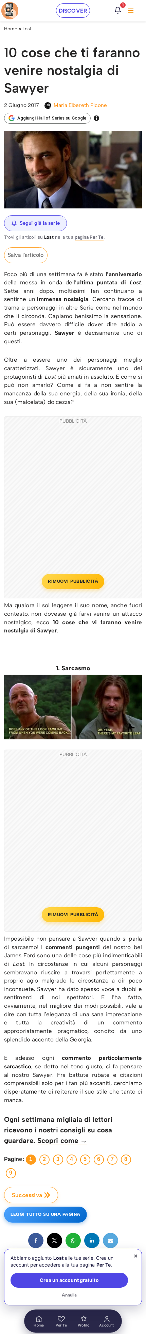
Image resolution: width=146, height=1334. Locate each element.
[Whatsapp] (73, 1240)
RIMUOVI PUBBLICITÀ (73, 581)
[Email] (110, 1240)
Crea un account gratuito (69, 1280)
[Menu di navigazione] (130, 11)
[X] (54, 1240)
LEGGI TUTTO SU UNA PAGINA (45, 1214)
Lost (27, 29)
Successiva (27, 1195)
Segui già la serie (40, 223)
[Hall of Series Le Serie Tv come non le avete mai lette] (9, 10)
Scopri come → (62, 1140)
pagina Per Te (89, 237)
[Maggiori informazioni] (96, 118)
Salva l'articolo (26, 255)
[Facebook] (35, 1240)
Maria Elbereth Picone (80, 105)
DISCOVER (73, 10)
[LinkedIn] (91, 1240)
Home (10, 29)
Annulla (69, 1295)
